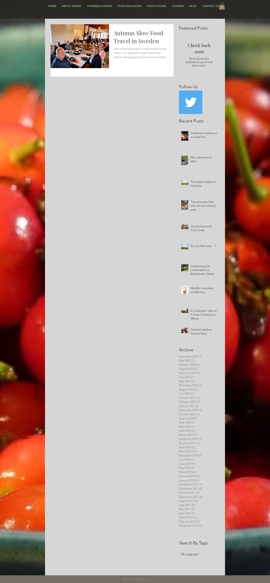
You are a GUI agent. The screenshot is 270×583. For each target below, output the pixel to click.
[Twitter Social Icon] (190, 102)
